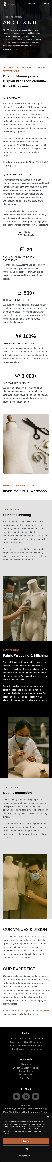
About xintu (26, 1064)
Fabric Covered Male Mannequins (26, 1045)
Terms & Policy (26, 1071)
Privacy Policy (26, 1075)
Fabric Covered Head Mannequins (26, 1049)
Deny (26, 1148)
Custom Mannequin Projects (26, 1068)
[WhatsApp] (16, 1096)
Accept (26, 1141)
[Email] (26, 1096)
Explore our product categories (17, 1010)
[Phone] (36, 1096)
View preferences (26, 1156)
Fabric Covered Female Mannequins (26, 1039)
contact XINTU (42, 1010)
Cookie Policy (26, 1078)
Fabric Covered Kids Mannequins (26, 1042)
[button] (48, 1116)
